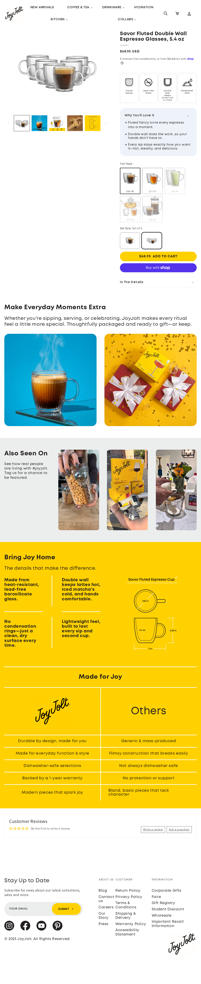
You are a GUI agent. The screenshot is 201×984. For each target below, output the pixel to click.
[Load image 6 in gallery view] (92, 123)
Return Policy (128, 890)
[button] (78, 8)
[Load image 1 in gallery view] (22, 123)
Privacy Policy (128, 897)
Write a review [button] (153, 829)
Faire (156, 897)
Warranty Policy (130, 924)
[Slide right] (105, 123)
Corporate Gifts (166, 890)
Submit (63, 909)
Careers (106, 907)
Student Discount (168, 909)
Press (103, 924)
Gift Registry (163, 903)
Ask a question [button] (179, 829)
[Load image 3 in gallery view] (39, 123)
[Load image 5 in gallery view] (75, 123)
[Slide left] (8, 123)
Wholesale (162, 915)
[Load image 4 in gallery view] (57, 123)
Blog (103, 890)
